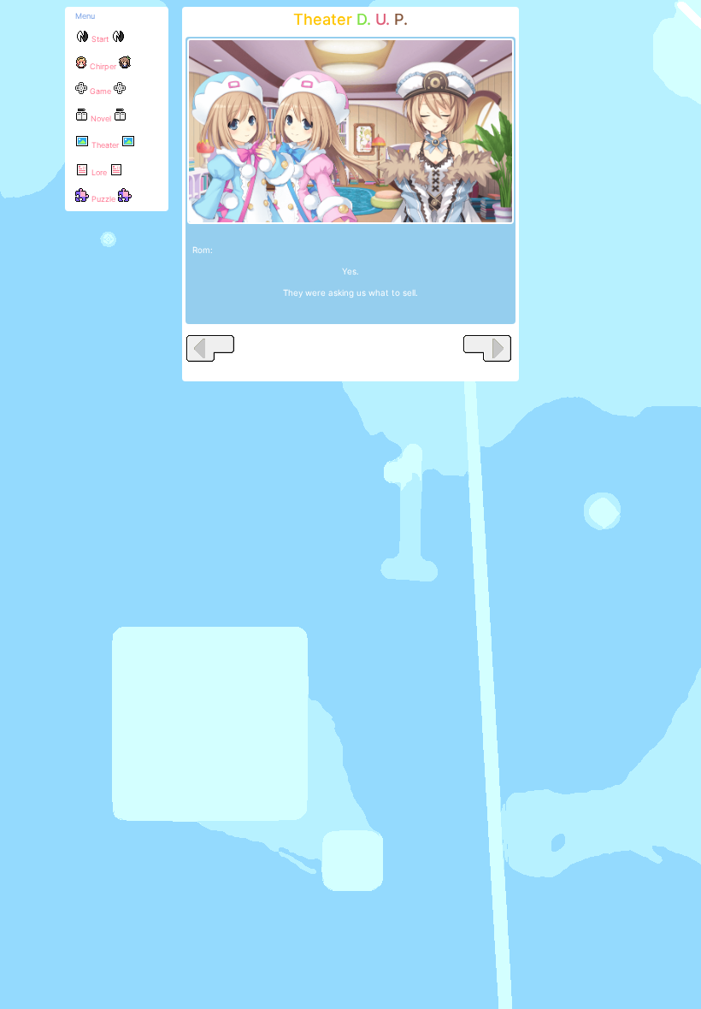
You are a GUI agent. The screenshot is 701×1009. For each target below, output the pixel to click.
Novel (101, 118)
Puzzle (103, 199)
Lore (99, 172)
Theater (105, 145)
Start (100, 39)
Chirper (103, 66)
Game (100, 91)
